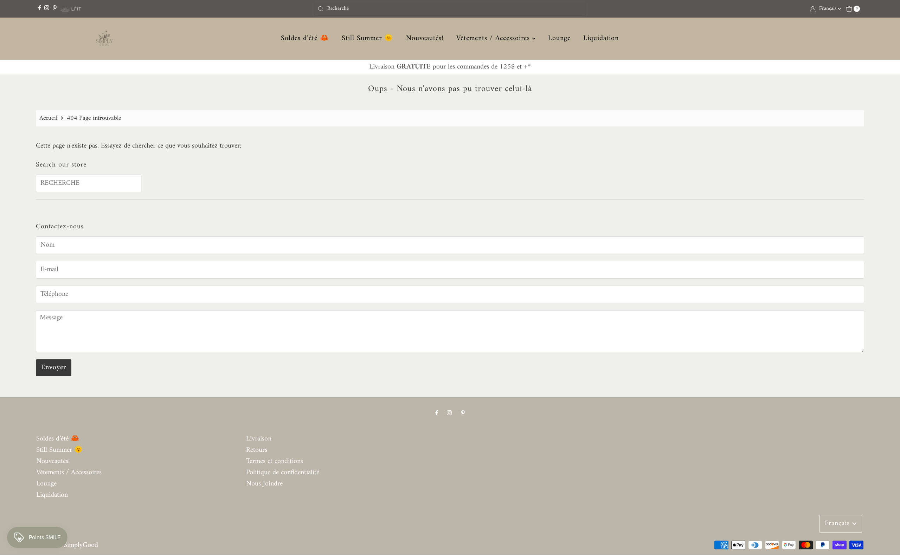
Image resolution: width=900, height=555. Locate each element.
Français (828, 8)
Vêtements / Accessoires (494, 38)
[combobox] (450, 9)
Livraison (258, 439)
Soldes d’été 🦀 (305, 38)
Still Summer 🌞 (367, 38)
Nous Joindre (264, 484)
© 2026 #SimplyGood (67, 545)
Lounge (559, 38)
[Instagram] (46, 8)
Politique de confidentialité (282, 472)
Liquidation (601, 38)
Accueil (48, 118)
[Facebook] (39, 8)
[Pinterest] (55, 8)
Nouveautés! (425, 38)
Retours (256, 450)
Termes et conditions (274, 461)
